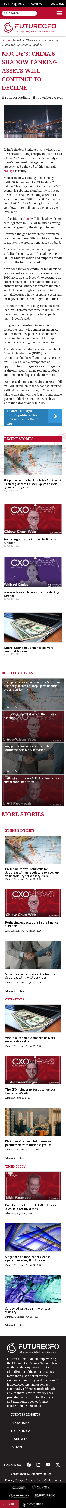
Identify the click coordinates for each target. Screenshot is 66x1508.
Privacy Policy (14, 1480)
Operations (14, 999)
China (26, 219)
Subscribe (9, 1504)
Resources (19, 1439)
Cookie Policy (52, 1480)
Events (16, 1447)
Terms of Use (33, 1480)
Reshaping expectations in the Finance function (30, 541)
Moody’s (9, 171)
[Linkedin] (38, 1464)
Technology (15, 1166)
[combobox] (19, 13)
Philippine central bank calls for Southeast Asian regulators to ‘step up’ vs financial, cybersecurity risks (32, 483)
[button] (59, 13)
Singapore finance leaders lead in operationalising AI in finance (28, 1258)
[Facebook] (28, 1464)
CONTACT (37, 3)
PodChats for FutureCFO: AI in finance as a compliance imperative (32, 780)
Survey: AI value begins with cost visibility (27, 1310)
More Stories (14, 991)
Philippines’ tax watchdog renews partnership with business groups (28, 1143)
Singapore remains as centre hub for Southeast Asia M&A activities (29, 748)
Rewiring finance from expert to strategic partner (32, 593)
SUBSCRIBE (57, 3)
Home (6, 40)
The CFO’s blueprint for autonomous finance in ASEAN (30, 1091)
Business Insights (20, 830)
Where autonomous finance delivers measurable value (28, 649)
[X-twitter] (58, 1464)
